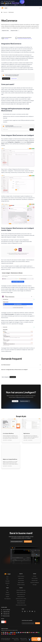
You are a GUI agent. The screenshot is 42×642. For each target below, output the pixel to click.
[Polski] (36, 632)
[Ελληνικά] (11, 632)
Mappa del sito (16, 639)
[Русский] (3, 634)
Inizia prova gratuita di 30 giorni (16, 541)
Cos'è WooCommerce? (5, 364)
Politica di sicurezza (23, 638)
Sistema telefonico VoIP (21, 594)
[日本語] (27, 632)
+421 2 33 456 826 (6, 609)
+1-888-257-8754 (6, 611)
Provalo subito (15, 401)
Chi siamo (34, 576)
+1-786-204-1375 (6, 613)
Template (7, 596)
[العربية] (1, 632)
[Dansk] (7, 632)
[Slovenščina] (7, 634)
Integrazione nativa (5, 30)
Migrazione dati (21, 578)
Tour (7, 585)
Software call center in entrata (21, 598)
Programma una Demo (24, 401)
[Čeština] (5, 632)
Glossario (7, 592)
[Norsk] (35, 632)
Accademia (7, 594)
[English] (13, 632)
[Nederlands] (33, 632)
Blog (7, 590)
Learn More (6, 38)
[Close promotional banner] (41, 1)
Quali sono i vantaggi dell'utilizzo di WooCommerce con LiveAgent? (14, 369)
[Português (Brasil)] (38, 632)
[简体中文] (14, 634)
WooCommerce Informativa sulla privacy (25, 38)
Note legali (34, 584)
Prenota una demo (28, 541)
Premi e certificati (34, 578)
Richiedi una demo (6, 78)
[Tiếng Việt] (13, 634)
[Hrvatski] (22, 632)
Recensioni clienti (34, 580)
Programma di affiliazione (34, 582)
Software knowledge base (21, 590)
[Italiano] (25, 632)
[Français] (20, 632)
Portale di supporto (21, 576)
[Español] (14, 632)
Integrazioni (5, 12)
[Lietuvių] (29, 632)
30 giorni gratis (14, 78)
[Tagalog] (11, 634)
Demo (7, 576)
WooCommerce (11, 12)
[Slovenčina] (5, 634)
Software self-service (21, 596)
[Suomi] (18, 632)
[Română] (1, 634)
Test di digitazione (7, 598)
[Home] (1, 12)
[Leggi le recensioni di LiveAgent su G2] (3, 622)
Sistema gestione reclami (21, 600)
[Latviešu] (31, 632)
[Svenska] (9, 634)
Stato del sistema (21, 580)
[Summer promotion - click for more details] (21, 3)
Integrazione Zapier (14, 30)
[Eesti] (16, 632)
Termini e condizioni (15, 638)
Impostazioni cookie (24, 639)
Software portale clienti (21, 602)
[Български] (3, 632)
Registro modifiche (21, 582)
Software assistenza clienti (21, 592)
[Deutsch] (9, 632)
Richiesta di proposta (21, 584)
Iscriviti (31, 129)
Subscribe (37, 623)
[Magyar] (24, 632)
